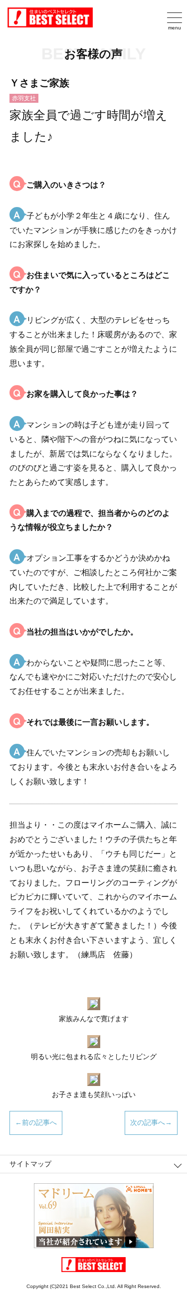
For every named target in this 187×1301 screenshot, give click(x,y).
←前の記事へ (36, 1122)
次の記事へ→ (151, 1122)
